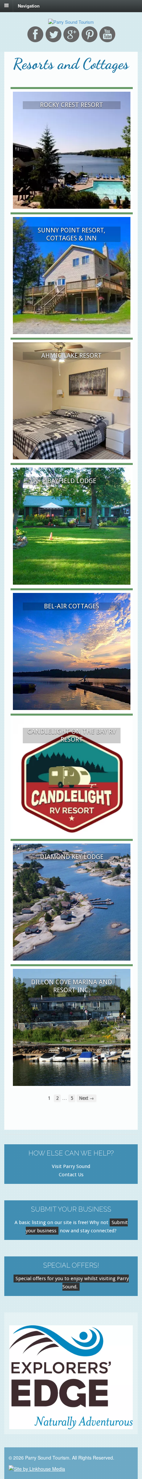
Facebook (35, 34)
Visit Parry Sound (71, 1166)
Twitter (53, 34)
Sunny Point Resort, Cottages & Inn (71, 234)
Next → (86, 1098)
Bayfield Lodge (71, 481)
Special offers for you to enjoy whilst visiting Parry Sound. (72, 1283)
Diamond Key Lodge (71, 857)
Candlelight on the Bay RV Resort (71, 735)
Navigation (29, 5)
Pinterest (89, 34)
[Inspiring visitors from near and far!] (71, 22)
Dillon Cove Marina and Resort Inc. (71, 986)
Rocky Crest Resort (71, 105)
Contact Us (71, 1175)
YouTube (107, 34)
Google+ (71, 34)
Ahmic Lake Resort (71, 355)
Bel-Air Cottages (71, 606)
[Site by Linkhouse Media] (37, 1468)
